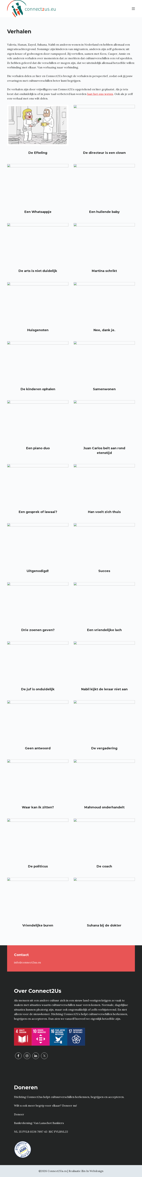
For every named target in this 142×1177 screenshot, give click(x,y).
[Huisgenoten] (37, 302)
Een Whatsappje (37, 212)
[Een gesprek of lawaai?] (37, 484)
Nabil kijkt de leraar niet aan (104, 689)
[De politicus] (37, 838)
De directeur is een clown (104, 153)
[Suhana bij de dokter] (104, 897)
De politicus (38, 866)
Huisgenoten (37, 330)
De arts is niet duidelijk (37, 271)
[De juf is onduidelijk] (37, 661)
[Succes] (104, 543)
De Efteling (37, 153)
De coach (104, 866)
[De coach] (104, 838)
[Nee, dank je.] (104, 302)
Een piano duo (38, 448)
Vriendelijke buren (37, 925)
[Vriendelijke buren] (37, 897)
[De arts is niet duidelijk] (37, 243)
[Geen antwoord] (37, 720)
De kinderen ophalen (37, 389)
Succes (104, 571)
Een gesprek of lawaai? (38, 512)
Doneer (19, 1114)
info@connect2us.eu (27, 962)
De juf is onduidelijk (38, 689)
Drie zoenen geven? (38, 630)
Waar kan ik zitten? (38, 807)
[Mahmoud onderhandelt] (104, 779)
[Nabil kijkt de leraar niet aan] (104, 661)
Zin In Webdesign (92, 1171)
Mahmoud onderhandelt (104, 807)
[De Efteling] (37, 125)
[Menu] (133, 8)
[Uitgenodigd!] (37, 543)
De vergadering (104, 748)
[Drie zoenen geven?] (37, 602)
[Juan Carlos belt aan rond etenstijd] (104, 420)
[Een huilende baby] (104, 184)
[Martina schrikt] (104, 243)
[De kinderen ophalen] (37, 361)
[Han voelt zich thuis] (104, 484)
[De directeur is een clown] (104, 125)
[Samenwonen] (104, 361)
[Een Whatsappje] (37, 184)
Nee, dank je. (104, 330)
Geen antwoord (38, 748)
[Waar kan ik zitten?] (37, 779)
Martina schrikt (104, 271)
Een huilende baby (104, 212)
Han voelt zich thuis (104, 512)
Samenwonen (104, 389)
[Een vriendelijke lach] (104, 602)
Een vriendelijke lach (104, 630)
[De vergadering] (104, 720)
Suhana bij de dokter (104, 925)
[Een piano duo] (37, 420)
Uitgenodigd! (38, 571)
